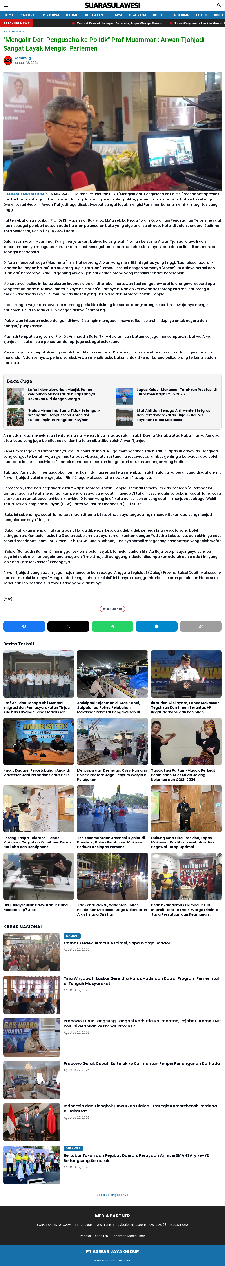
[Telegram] (113, 626)
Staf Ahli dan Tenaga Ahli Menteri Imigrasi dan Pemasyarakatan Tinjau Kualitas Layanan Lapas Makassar (174, 415)
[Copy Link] (201, 626)
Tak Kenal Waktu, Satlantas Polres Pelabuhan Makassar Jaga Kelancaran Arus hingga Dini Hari (112, 910)
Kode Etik (101, 1236)
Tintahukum (84, 1224)
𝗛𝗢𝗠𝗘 (8, 15)
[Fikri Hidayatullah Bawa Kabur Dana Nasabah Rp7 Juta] (38, 876)
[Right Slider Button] (220, 15)
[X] (68, 626)
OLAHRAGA (137, 15)
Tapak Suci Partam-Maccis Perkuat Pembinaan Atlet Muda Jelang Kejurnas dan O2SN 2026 (183, 775)
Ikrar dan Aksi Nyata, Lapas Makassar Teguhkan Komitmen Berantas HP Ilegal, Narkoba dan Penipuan (185, 707)
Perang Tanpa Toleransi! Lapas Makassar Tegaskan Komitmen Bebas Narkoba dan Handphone (37, 842)
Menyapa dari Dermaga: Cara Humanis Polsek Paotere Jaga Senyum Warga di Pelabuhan (112, 775)
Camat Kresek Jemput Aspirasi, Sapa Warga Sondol (61, 23)
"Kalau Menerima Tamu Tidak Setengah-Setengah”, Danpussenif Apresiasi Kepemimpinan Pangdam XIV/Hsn (64, 415)
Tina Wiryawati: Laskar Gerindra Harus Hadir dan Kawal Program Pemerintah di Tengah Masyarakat (142, 981)
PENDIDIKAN (180, 15)
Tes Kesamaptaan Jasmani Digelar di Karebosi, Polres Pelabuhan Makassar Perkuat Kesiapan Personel (111, 842)
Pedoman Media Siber (128, 1236)
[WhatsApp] (157, 626)
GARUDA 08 (158, 1224)
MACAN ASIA (179, 1224)
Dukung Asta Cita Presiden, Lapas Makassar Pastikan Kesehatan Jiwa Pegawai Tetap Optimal (183, 842)
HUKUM (201, 15)
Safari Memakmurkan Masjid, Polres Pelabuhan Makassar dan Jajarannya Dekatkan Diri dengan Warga (61, 394)
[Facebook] (24, 626)
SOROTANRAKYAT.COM (54, 1224)
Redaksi (85, 1236)
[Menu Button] (6, 5)
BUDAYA (115, 15)
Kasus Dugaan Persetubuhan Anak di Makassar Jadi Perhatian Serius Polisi (36, 773)
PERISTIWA (51, 15)
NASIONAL (28, 15)
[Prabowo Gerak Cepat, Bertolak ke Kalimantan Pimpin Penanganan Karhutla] (31, 1080)
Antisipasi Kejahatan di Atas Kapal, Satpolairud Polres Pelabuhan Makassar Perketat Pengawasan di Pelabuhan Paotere (108, 707)
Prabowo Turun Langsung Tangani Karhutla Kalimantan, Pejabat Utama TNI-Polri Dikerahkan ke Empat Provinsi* (142, 1023)
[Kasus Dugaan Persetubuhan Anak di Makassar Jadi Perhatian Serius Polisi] (38, 741)
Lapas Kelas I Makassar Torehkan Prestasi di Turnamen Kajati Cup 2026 (177, 392)
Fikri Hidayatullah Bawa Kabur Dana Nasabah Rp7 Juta (35, 907)
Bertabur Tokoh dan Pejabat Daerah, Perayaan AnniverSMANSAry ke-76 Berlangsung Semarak (136, 1158)
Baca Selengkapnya (112, 1195)
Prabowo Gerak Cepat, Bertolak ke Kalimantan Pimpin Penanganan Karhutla (142, 1063)
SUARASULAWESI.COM (23, 194)
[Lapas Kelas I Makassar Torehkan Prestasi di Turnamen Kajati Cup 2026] (124, 396)
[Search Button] (219, 5)
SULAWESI (73, 1148)
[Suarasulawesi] (112, 5)
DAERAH (72, 15)
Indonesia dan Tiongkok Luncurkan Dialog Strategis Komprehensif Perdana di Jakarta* (140, 1108)
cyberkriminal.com (132, 1224)
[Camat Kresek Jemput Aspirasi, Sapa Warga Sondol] (31, 952)
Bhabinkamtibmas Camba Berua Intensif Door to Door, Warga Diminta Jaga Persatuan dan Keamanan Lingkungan (184, 910)
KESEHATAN (94, 15)
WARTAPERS (105, 1224)
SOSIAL (158, 15)
